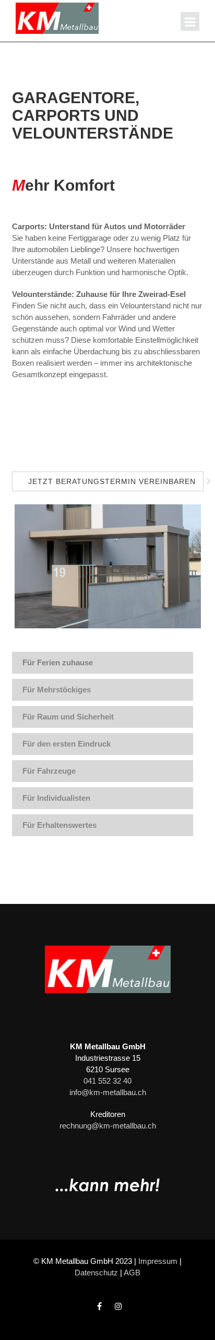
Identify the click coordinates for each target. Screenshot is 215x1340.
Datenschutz (96, 1272)
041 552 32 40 (107, 1080)
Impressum (157, 1261)
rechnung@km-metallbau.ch (107, 1125)
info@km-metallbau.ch (107, 1092)
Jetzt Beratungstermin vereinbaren (112, 481)
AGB (132, 1272)
